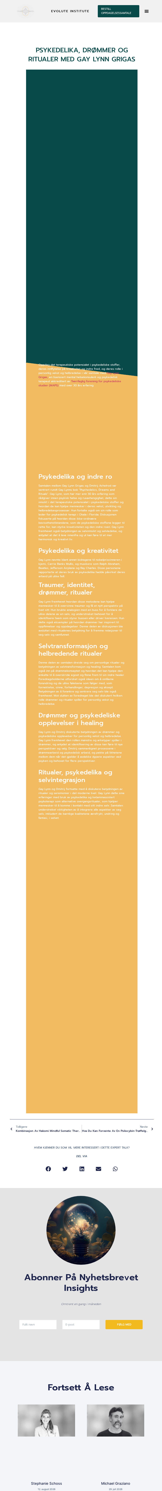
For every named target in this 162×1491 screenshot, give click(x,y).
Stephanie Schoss (46, 1483)
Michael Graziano (115, 1483)
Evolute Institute (70, 11)
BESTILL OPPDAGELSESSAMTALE (116, 11)
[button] (146, 11)
